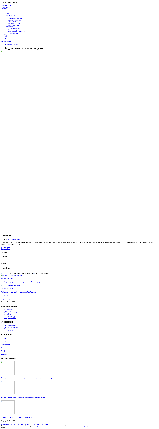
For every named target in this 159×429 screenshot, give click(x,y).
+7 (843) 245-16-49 (6, 7)
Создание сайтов (9, 15)
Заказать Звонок (6, 41)
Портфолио (8, 35)
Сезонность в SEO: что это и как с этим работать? (17, 417)
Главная (6, 13)
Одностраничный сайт (15, 18)
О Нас (6, 12)
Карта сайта (44, 424)
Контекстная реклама (14, 30)
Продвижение (8, 26)
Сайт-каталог (12, 21)
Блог (5, 36)
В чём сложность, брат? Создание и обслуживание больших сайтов (23, 397)
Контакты (7, 38)
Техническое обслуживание (16, 31)
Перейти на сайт (6, 247)
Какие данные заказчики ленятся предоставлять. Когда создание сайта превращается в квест (32, 378)
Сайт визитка (12, 17)
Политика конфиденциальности (11, 424)
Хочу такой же (5, 249)
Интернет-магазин (14, 23)
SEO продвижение (14, 28)
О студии (4, 338)
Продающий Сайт (13, 25)
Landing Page (8, 311)
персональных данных (43, 426)
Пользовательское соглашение (30, 424)
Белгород (4, 8)
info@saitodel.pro (6, 5)
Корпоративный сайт (14, 20)
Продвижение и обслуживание (10, 348)
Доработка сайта (13, 33)
